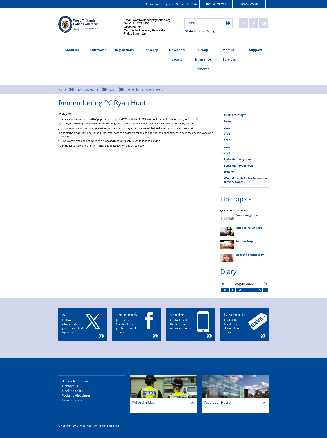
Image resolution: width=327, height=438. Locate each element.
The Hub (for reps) (216, 4)
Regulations (124, 50)
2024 (227, 134)
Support (255, 50)
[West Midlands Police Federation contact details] (150, 27)
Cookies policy (72, 390)
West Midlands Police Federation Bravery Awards (245, 180)
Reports (229, 172)
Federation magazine (237, 159)
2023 (227, 140)
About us (72, 50)
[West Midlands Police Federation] (87, 26)
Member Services (229, 54)
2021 (113, 89)
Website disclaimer (76, 395)
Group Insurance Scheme (203, 59)
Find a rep (150, 50)
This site (193, 31)
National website (249, 4)
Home (62, 89)
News (227, 121)
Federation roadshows (238, 165)
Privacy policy (72, 400)
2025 (227, 127)
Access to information (78, 381)
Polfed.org (209, 31)
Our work (98, 50)
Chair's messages (235, 115)
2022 (227, 146)
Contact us (70, 386)
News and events (177, 54)
